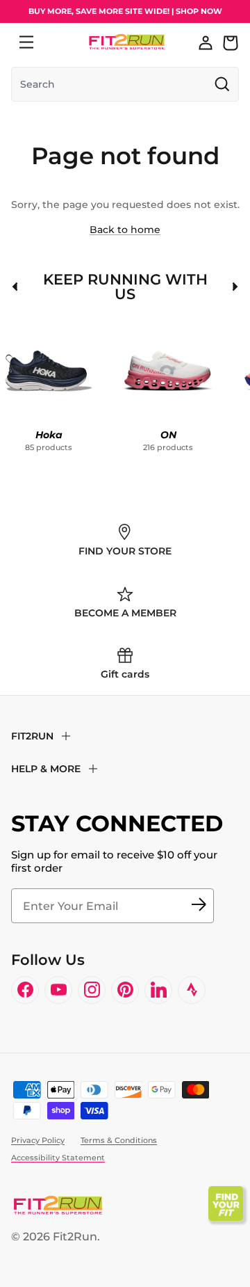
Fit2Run (75, 1236)
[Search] (57, 42)
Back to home (125, 229)
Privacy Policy (38, 1140)
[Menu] (26, 42)
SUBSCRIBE (198, 905)
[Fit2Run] (127, 42)
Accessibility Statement (58, 1157)
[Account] (205, 42)
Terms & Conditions (119, 1140)
